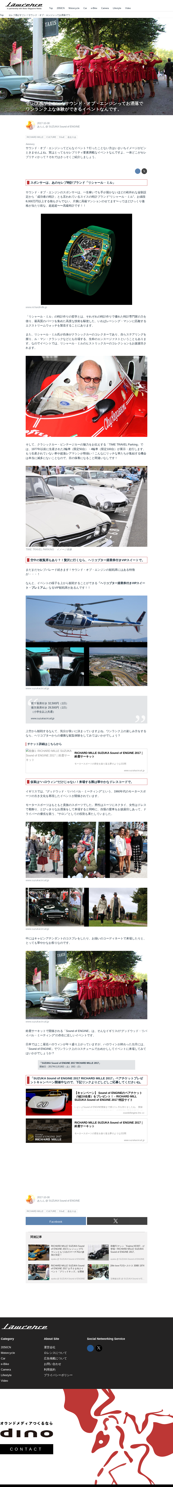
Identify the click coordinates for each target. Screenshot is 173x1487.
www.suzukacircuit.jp (37, 688)
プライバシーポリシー (58, 1375)
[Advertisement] (51, 1167)
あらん (41, 126)
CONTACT (26, 1449)
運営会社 (49, 1347)
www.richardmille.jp (36, 307)
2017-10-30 (43, 123)
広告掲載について (55, 1358)
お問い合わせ (52, 1364)
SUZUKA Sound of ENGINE (64, 126)
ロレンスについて (55, 1352)
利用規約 (49, 1369)
